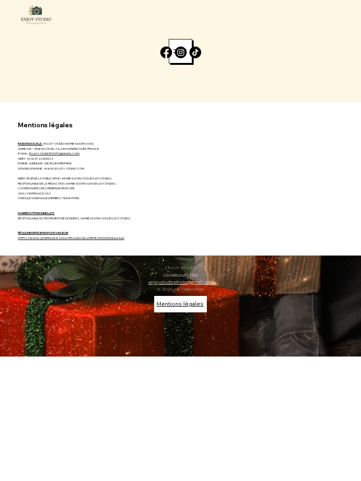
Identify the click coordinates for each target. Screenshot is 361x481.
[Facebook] (166, 52)
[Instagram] (181, 52)
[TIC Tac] (195, 52)
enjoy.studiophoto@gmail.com (54, 153)
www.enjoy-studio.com (64, 168)
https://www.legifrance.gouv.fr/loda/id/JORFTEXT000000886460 (71, 238)
